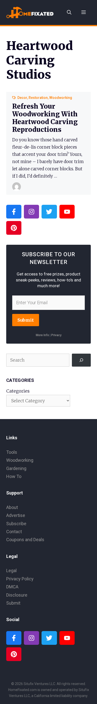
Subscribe (16, 523)
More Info (42, 335)
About (12, 507)
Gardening (16, 468)
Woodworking (60, 98)
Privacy (56, 335)
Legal (11, 570)
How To (13, 476)
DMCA (12, 586)
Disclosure (16, 595)
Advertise (15, 515)
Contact (14, 531)
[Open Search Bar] (69, 12)
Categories (18, 391)
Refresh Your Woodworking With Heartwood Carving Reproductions (45, 118)
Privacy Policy (20, 578)
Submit (25, 320)
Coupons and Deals (25, 539)
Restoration (38, 98)
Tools (11, 452)
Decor (22, 98)
